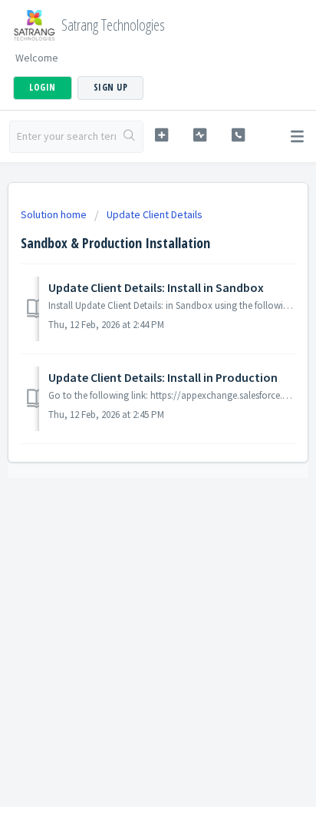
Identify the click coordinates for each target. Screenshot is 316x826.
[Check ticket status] (200, 135)
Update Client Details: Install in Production (163, 377)
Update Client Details (154, 214)
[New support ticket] (162, 135)
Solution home (55, 214)
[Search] (129, 136)
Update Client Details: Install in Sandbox (156, 287)
